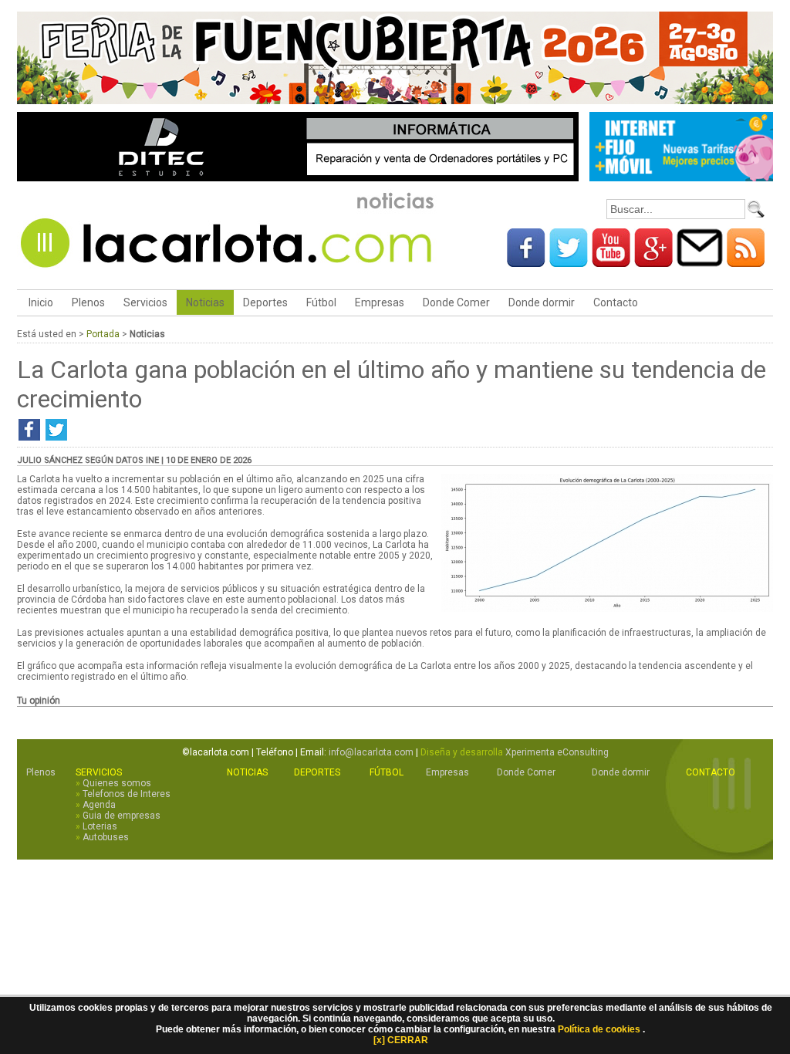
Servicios (145, 302)
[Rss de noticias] (746, 261)
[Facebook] (526, 261)
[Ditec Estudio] (298, 179)
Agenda (99, 804)
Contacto (615, 302)
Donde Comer (456, 302)
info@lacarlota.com (371, 752)
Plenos (88, 302)
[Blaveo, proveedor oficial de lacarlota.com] (681, 179)
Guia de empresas (121, 815)
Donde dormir (541, 302)
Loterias (100, 826)
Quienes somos (117, 783)
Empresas (379, 302)
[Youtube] (611, 261)
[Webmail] (700, 261)
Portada (103, 334)
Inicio (39, 302)
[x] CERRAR (400, 1040)
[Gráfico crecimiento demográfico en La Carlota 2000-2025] (607, 608)
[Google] (653, 261)
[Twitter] (568, 261)
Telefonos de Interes (126, 794)
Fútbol (321, 302)
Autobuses (106, 837)
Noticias (205, 302)
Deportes (265, 302)
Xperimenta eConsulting (557, 752)
